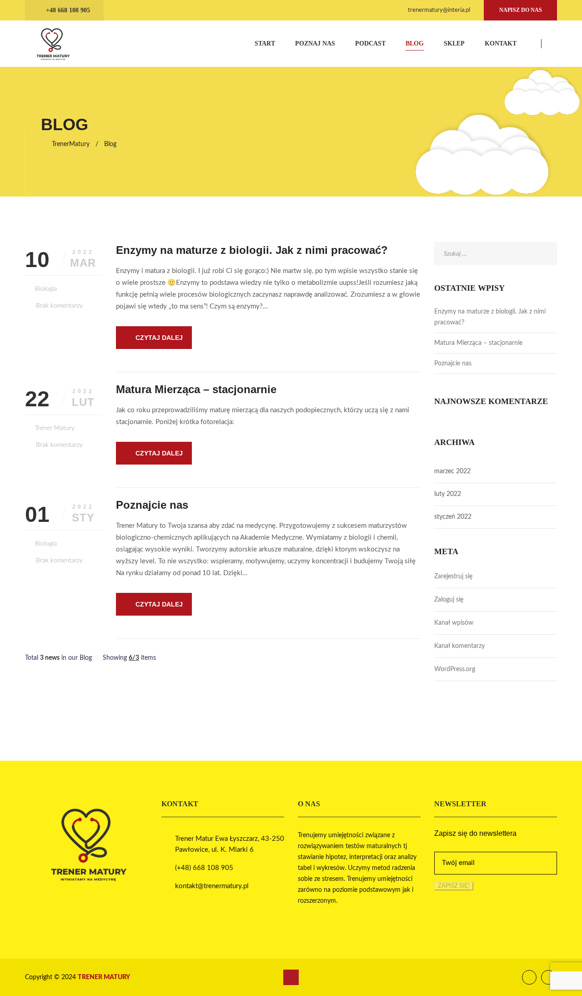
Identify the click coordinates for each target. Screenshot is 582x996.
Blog (415, 43)
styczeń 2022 (453, 517)
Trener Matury (55, 428)
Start (265, 43)
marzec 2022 (452, 471)
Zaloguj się (448, 600)
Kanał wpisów (453, 623)
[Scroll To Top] (291, 977)
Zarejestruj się (453, 576)
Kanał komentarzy (459, 646)
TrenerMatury (71, 144)
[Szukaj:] (495, 254)
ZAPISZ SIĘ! (454, 886)
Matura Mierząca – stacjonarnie (196, 389)
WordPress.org (454, 669)
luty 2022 (447, 494)
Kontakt (501, 43)
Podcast (370, 43)
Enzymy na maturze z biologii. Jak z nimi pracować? (252, 250)
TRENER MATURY (104, 977)
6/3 (134, 658)
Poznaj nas (315, 43)
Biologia (46, 289)
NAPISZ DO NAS (520, 10)
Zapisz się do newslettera (475, 833)
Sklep (454, 43)
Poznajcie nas (152, 505)
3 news (50, 658)
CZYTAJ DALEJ (159, 337)
